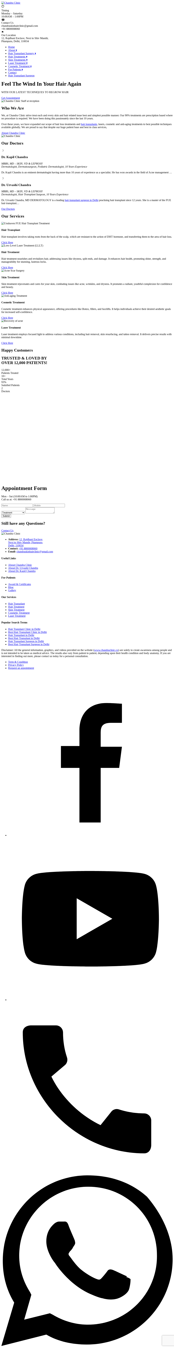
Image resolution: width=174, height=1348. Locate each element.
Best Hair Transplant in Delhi (24, 638)
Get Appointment (10, 97)
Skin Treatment (16, 609)
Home (11, 47)
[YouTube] (90, 999)
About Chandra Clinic (13, 133)
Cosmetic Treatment (20, 66)
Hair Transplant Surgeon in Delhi (26, 641)
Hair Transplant (16, 603)
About (12, 50)
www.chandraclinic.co (106, 650)
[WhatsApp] (87, 1345)
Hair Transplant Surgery (22, 53)
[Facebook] (90, 835)
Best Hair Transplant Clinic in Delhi (27, 632)
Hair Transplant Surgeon (21, 75)
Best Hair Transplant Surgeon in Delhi (28, 644)
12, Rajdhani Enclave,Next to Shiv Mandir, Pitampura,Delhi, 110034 (25, 542)
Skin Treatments (18, 59)
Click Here (7, 242)
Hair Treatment (16, 606)
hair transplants (89, 124)
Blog (10, 587)
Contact (12, 72)
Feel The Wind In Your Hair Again (41, 84)
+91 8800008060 (28, 548)
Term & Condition (18, 661)
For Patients (15, 69)
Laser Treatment (18, 63)
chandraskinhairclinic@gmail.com (34, 551)
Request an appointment (21, 668)
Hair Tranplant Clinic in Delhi (24, 629)
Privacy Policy (16, 665)
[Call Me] (87, 1173)
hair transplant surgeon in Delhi (81, 200)
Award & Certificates (19, 584)
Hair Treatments (17, 56)
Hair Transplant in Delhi (21, 635)
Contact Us (7, 530)
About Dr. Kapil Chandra (22, 571)
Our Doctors (8, 209)
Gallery (12, 590)
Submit (6, 516)
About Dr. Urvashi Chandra (23, 568)
